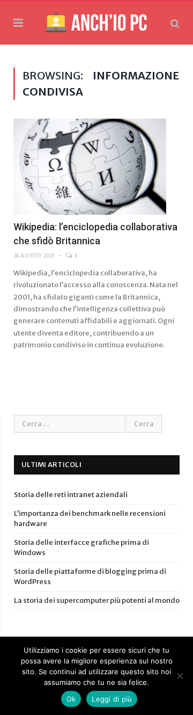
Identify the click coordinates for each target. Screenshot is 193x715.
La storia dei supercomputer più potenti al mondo (97, 600)
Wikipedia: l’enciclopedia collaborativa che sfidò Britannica (95, 233)
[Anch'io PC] (96, 21)
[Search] (175, 23)
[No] (179, 675)
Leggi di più (112, 699)
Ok (71, 699)
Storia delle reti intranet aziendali (71, 494)
